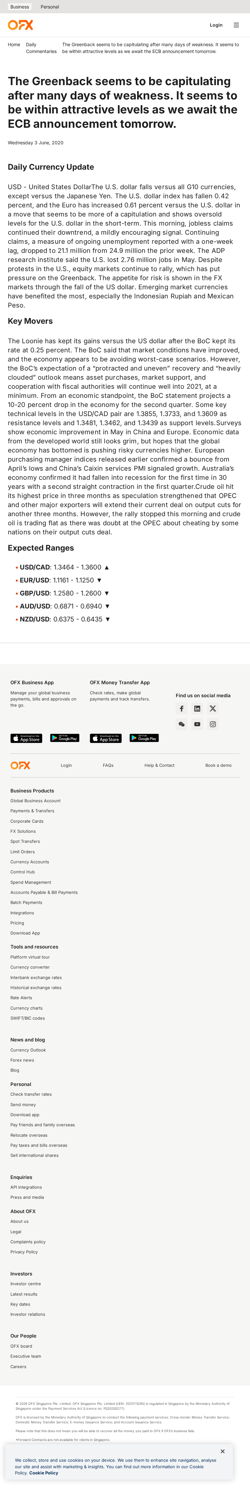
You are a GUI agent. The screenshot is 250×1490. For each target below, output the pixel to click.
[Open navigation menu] (236, 25)
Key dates (20, 1304)
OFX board (21, 1346)
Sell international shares (34, 1155)
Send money (23, 1104)
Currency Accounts (29, 861)
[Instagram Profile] (213, 724)
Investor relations (27, 1314)
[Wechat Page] (182, 724)
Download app (24, 1114)
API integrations (26, 1187)
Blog (14, 1070)
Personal (50, 6)
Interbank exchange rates (36, 977)
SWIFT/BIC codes (27, 1018)
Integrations (22, 912)
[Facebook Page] (182, 708)
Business (19, 6)
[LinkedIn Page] (197, 708)
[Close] (222, 1451)
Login (216, 25)
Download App (25, 933)
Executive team (25, 1356)
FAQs (108, 765)
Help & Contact (159, 765)
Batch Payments (26, 902)
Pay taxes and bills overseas (38, 1145)
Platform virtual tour (30, 957)
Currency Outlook (28, 1050)
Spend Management (30, 882)
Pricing (17, 923)
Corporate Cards (27, 821)
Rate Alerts (21, 997)
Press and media (27, 1197)
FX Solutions (23, 831)
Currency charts (26, 1008)
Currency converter (30, 967)
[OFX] (20, 25)
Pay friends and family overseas (42, 1124)
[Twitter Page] (213, 708)
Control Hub (22, 871)
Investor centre (25, 1283)
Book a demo (218, 765)
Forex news (22, 1060)
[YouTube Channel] (197, 724)
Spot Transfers (25, 841)
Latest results (23, 1294)
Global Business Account (35, 800)
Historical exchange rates (36, 987)
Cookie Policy (43, 1472)
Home (14, 44)
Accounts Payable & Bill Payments (44, 892)
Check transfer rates (31, 1094)
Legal (15, 1231)
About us (19, 1221)
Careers (18, 1366)
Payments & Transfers (32, 810)
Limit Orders (22, 851)
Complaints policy (28, 1241)
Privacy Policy (24, 1251)
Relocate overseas (29, 1135)
